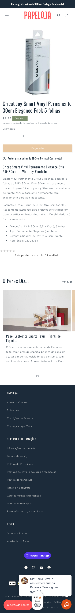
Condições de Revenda (20, 418)
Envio (22, 123)
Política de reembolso (20, 479)
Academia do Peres (18, 541)
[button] (7, 15)
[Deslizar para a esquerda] (30, 376)
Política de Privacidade (20, 464)
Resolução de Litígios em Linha (25, 511)
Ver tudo (67, 282)
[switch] (37, 605)
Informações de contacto (21, 448)
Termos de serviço (17, 456)
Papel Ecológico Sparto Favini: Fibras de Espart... (33, 338)
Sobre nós (13, 410)
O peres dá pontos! (18, 533)
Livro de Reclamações (19, 503)
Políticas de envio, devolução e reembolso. (32, 472)
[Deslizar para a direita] (45, 376)
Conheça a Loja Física (19, 426)
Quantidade (9, 128)
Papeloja (18, 596)
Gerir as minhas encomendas (24, 495)
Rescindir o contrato (19, 488)
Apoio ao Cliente (17, 402)
